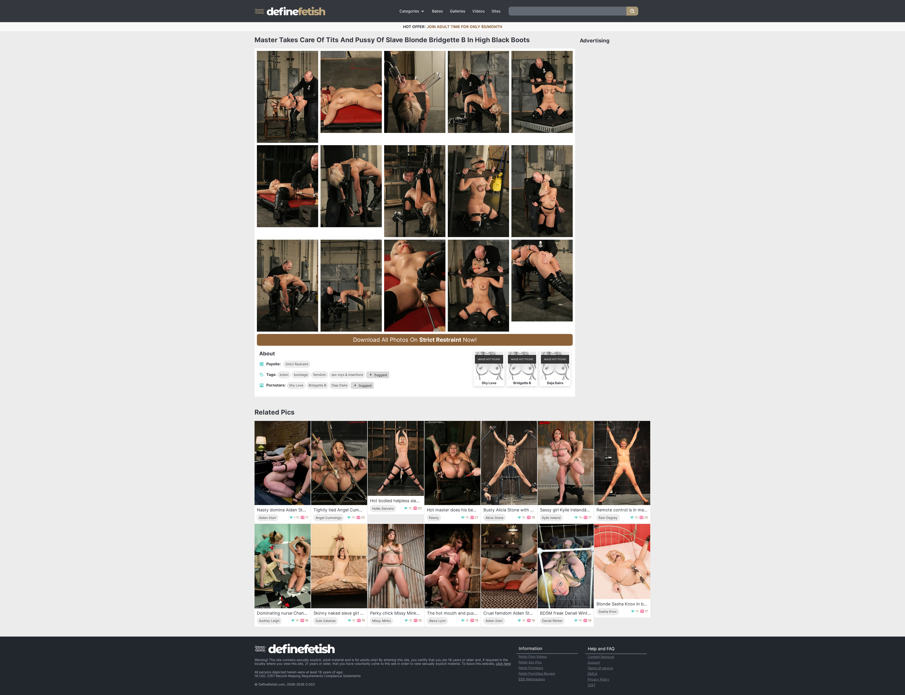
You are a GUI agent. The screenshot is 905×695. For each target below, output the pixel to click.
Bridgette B (317, 385)
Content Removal (601, 657)
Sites (496, 11)
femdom (319, 375)
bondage (301, 375)
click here (503, 664)
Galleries (457, 11)
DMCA (592, 674)
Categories (409, 11)
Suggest (380, 375)
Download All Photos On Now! (415, 339)
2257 (591, 685)
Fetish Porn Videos (532, 656)
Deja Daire (339, 385)
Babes (437, 11)
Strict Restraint (296, 364)
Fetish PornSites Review (536, 673)
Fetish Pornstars (530, 668)
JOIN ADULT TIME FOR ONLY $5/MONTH (464, 26)
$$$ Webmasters (531, 679)
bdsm (284, 375)
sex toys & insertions (347, 375)
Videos (478, 11)
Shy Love (296, 385)
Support (594, 662)
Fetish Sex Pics (530, 662)
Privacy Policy (598, 679)
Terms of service (600, 668)
